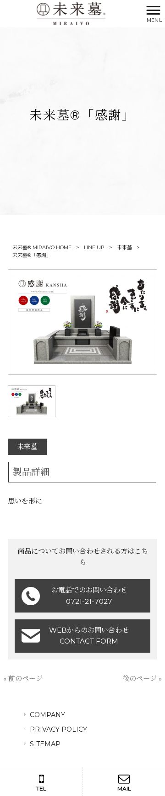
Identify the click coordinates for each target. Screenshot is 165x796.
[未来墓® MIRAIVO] (71, 13)
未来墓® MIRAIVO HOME (42, 247)
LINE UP (94, 247)
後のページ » (142, 678)
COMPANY (47, 715)
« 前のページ (23, 678)
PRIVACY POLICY (58, 729)
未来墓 (124, 247)
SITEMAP (45, 744)
